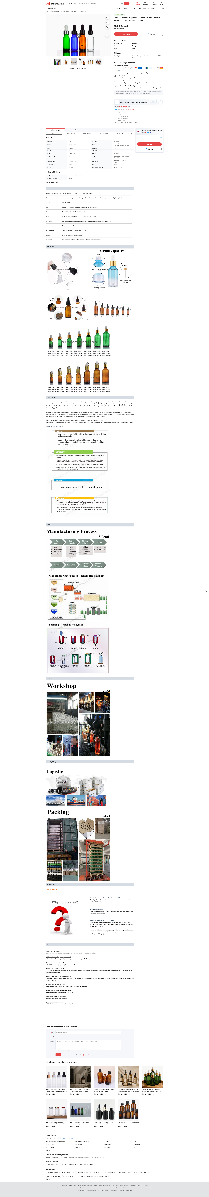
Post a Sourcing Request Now (91, 1055)
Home (47, 11)
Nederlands (107, 1187)
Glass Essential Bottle (124, 1172)
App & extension (143, 8)
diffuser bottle (78, 1144)
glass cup (77, 1147)
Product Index (133, 1185)
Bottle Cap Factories (83, 1172)
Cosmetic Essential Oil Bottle (140, 1172)
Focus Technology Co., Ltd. (94, 1190)
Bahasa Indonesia (150, 1187)
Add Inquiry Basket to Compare (79, 68)
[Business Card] (161, 137)
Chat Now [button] (152, 34)
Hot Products (64, 1185)
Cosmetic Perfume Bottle (109, 1172)
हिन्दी (126, 1187)
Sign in (161, 4)
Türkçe (136, 1187)
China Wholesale (98, 1185)
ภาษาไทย (131, 1187)
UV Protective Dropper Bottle (87, 1164)
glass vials (107, 1147)
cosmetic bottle (49, 1144)
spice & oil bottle (50, 1147)
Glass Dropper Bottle (82, 11)
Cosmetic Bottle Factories (68, 1172)
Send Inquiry (126, 34)
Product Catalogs (68, 1138)
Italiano (96, 1187)
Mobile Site (139, 1185)
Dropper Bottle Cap (68, 1176)
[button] (128, 133)
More (47, 1179)
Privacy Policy (129, 1190)
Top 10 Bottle (79, 1176)
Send (58, 1055)
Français (83, 1187)
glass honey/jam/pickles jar (82, 1141)
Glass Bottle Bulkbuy (102, 1176)
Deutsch (101, 1187)
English (66, 1187)
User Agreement (113, 1190)
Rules (162, 8)
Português (77, 1187)
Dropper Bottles (72, 11)
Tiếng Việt (142, 1187)
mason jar (107, 1141)
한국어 (117, 1187)
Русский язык (90, 1187)
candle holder (107, 1144)
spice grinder (137, 1144)
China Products (72, 1185)
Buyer (125, 8)
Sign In (117, 122)
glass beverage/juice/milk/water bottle (55, 1141)
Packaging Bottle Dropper (53, 1176)
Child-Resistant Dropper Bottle (68, 1164)
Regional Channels (124, 1185)
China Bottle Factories (52, 1172)
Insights (146, 1185)
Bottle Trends (90, 1176)
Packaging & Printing (55, 11)
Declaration (121, 1190)
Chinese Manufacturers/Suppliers (85, 1185)
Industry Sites (115, 1185)
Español (71, 1187)
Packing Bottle (64, 11)
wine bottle (136, 1141)
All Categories (51, 8)
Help (134, 8)
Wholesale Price (106, 1185)
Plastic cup (136, 1147)
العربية (113, 1187)
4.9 (143, 132)
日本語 (122, 1187)
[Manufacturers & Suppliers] (55, 3)
